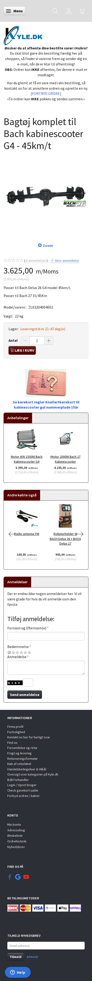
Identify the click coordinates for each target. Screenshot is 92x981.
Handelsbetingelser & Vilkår (26, 769)
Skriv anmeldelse (66, 260)
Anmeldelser (17, 581)
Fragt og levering (19, 753)
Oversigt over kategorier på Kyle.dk (32, 774)
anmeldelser (36, 260)
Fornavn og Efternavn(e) (26, 628)
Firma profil (15, 726)
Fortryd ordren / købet (23, 796)
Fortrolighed (16, 732)
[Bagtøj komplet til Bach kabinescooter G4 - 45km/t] (46, 194)
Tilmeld (15, 957)
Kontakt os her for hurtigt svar (28, 737)
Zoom (48, 245)
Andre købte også (22, 495)
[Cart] (82, 11)
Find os (12, 742)
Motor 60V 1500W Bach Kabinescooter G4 (26, 459)
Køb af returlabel (19, 764)
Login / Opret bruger (22, 785)
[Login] (68, 11)
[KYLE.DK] (23, 34)
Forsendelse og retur (22, 748)
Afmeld (32, 957)
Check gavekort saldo (22, 790)
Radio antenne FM (26, 534)
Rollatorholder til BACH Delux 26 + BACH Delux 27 (65, 539)
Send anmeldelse (24, 694)
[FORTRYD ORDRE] (46, 93)
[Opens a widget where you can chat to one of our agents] (18, 973)
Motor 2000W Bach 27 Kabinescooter (65, 459)
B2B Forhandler (18, 780)
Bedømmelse (18, 646)
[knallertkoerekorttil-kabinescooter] (46, 382)
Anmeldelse (16, 656)
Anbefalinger (18, 417)
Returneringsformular (22, 758)
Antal (13, 340)
